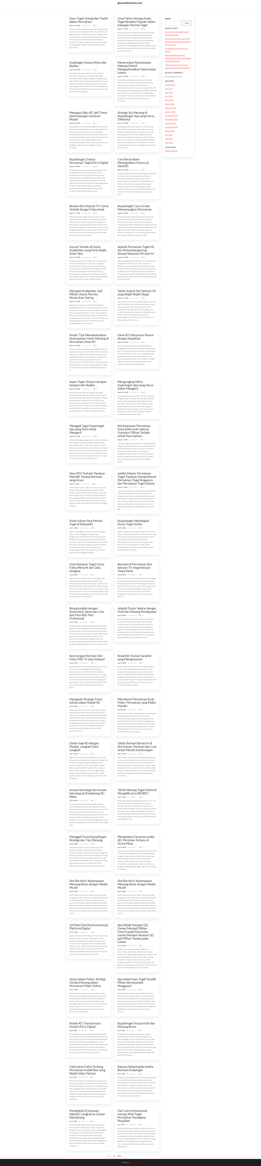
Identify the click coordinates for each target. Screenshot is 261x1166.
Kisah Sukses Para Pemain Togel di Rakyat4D (86, 522)
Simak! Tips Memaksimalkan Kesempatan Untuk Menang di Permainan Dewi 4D (88, 338)
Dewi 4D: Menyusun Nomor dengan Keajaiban (135, 336)
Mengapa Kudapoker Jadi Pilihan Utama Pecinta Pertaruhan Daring (85, 294)
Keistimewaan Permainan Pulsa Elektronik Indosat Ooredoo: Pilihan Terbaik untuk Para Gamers (133, 431)
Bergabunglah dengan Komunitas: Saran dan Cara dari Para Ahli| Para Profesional (86, 613)
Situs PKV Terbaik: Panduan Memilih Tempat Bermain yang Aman (87, 476)
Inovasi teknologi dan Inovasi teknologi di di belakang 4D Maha (88, 793)
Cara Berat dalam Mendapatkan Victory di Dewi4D (133, 162)
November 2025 (171, 119)
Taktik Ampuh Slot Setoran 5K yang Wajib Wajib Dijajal (136, 292)
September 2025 (171, 127)
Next (119, 1156)
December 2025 (171, 115)
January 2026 (170, 112)
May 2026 (169, 96)
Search (168, 18)
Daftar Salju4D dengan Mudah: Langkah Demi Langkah (84, 746)
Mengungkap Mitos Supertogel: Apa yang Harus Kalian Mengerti (135, 385)
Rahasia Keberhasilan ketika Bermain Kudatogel (135, 1068)
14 (114, 1156)
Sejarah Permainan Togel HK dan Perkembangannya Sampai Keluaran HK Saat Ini (135, 250)
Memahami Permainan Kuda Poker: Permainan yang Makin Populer (136, 702)
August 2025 (170, 131)
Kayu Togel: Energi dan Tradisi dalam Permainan (88, 19)
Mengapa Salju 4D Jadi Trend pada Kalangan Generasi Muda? (88, 116)
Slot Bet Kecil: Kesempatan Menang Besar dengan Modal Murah (88, 884)
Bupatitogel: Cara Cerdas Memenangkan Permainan (134, 207)
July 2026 (169, 88)
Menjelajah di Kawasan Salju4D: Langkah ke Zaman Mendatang (87, 1114)
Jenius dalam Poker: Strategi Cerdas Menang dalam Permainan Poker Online (87, 982)
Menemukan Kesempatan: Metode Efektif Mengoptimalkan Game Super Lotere (136, 67)
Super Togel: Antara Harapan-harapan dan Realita (88, 383)
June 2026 (169, 92)
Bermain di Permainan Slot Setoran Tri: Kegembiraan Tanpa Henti (134, 567)
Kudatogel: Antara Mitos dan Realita (87, 64)
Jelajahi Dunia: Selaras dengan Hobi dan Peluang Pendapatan (136, 609)
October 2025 (170, 123)
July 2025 (169, 135)
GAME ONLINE (171, 151)
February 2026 (170, 108)
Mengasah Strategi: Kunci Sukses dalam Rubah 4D (85, 700)
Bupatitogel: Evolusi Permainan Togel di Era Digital (88, 160)
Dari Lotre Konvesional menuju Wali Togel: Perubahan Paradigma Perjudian (132, 1116)
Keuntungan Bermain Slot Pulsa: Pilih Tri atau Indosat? (87, 657)
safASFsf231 (87, 25)
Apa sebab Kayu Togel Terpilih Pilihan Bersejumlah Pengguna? (136, 982)
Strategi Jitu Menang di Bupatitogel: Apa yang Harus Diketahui (135, 116)
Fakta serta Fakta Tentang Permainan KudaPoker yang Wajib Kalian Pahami (87, 1070)
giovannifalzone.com (129, 2)
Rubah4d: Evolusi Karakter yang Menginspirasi (134, 657)
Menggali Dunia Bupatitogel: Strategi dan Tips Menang (87, 838)
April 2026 (169, 100)
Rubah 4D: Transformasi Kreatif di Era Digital (85, 1024)
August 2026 (170, 85)
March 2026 (169, 104)
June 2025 (169, 138)
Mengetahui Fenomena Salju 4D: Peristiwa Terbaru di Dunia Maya (135, 840)
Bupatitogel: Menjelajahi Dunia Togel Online (133, 522)
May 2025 (169, 142)
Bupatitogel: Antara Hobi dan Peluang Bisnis (136, 1024)
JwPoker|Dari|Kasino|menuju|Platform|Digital (88, 926)
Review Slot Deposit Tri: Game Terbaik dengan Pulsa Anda (89, 207)
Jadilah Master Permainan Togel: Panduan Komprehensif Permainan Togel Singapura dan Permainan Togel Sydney (136, 478)
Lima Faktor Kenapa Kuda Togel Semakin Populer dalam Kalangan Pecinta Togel (136, 21)
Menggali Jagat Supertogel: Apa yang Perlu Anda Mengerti (86, 429)
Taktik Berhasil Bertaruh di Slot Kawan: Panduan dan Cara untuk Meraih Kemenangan (136, 746)
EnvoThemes (134, 1162)
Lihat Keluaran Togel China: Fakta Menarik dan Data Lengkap (87, 567)
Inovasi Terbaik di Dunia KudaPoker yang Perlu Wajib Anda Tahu (87, 250)
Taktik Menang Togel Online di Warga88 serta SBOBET (137, 791)
